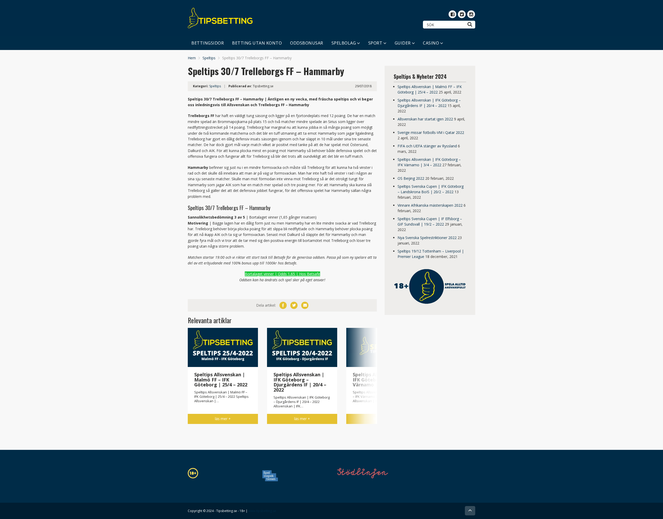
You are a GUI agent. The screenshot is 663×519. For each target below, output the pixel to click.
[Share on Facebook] (283, 305)
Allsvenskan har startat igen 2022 (425, 119)
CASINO (431, 43)
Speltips (209, 57)
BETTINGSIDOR (207, 43)
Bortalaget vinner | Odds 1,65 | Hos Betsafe (282, 273)
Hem (192, 57)
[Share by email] (304, 305)
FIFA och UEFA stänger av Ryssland (427, 145)
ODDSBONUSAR (306, 43)
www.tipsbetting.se (262, 511)
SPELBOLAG (344, 43)
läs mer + (223, 418)
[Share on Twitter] (294, 305)
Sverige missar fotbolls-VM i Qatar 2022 (431, 132)
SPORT (375, 43)
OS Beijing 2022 (411, 178)
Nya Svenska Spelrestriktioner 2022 (427, 237)
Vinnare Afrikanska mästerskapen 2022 (430, 205)
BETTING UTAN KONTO (257, 43)
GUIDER (403, 43)
